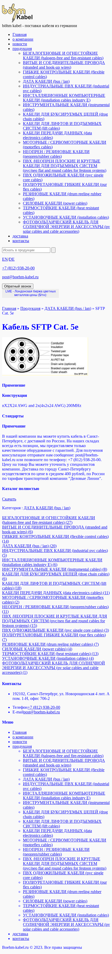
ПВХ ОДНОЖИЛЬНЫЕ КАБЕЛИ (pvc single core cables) (55, 630)
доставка (20, 236)
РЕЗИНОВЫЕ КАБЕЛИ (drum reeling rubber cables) (50, 644)
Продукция (30, 308)
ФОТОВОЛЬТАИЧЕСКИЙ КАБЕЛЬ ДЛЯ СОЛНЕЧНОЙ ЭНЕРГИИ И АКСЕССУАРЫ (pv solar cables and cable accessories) (66, 227)
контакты (21, 240)
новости (20, 44)
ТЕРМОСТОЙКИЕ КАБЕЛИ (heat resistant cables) (50, 653)
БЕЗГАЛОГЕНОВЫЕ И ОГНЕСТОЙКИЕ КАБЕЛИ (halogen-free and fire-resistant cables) (63, 55)
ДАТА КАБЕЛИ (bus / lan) (46, 81)
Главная (20, 34)
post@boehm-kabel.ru (20, 277)
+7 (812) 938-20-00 (18, 268)
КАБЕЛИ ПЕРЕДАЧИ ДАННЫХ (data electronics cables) (56, 593)
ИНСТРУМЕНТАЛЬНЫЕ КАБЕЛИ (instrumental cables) (54, 569)
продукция (22, 48)
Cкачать (9, 499)
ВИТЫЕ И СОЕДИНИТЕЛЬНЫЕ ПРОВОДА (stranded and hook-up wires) (64, 65)
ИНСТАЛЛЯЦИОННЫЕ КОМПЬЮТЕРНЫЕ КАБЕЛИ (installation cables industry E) (64, 97)
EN (5, 259)
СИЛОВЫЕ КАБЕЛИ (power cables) (55, 203)
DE (12, 259)
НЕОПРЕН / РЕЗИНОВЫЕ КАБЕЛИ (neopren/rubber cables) (56, 154)
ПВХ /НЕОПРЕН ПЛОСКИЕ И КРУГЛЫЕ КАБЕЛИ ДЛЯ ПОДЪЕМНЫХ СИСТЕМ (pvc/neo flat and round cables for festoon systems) (64, 166)
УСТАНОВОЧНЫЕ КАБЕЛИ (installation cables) (66, 217)
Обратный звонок (17, 286)
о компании (23, 39)
